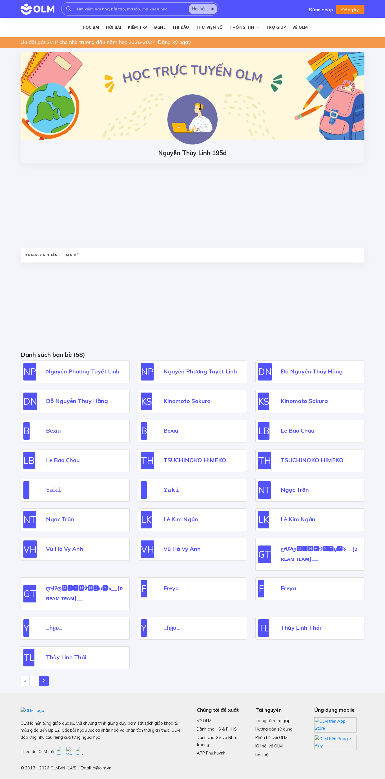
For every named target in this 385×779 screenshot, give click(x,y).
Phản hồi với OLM (271, 737)
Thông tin (242, 27)
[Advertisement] (192, 205)
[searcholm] (68, 9)
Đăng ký (350, 9)
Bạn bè (72, 255)
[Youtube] (71, 751)
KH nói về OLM (269, 746)
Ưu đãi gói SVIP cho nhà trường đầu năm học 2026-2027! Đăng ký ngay (106, 42)
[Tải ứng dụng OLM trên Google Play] (335, 741)
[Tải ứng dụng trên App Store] (335, 724)
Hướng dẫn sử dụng (274, 729)
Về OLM (300, 27)
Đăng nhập (321, 9)
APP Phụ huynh (211, 753)
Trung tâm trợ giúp (273, 720)
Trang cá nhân (41, 255)
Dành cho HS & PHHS (217, 729)
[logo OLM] (37, 9)
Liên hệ (261, 754)
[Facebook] (61, 751)
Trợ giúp (276, 27)
